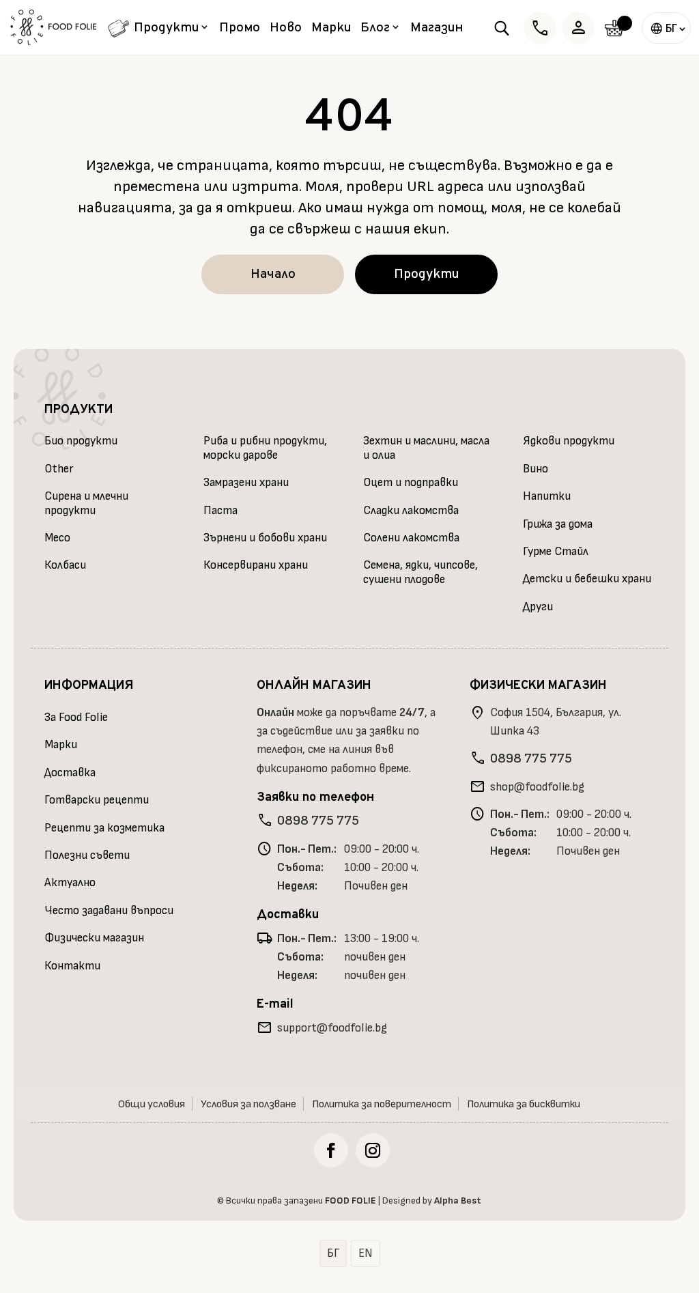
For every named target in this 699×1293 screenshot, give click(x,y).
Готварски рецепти (96, 800)
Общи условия (151, 1104)
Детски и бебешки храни (587, 579)
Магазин (436, 29)
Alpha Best (457, 1200)
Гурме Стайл (555, 551)
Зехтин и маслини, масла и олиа (426, 447)
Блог (375, 29)
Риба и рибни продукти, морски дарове (265, 447)
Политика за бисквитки (523, 1104)
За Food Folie (76, 717)
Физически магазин (94, 938)
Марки (331, 29)
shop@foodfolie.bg (537, 787)
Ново (286, 29)
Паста (220, 510)
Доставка (70, 773)
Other (58, 469)
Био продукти (80, 441)
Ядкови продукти (568, 441)
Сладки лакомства (411, 510)
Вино (535, 469)
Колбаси (65, 565)
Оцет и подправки (410, 482)
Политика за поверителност (381, 1104)
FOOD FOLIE (350, 1200)
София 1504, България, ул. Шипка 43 (555, 722)
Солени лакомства (411, 538)
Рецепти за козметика (104, 828)
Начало (273, 274)
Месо (57, 538)
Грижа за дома (558, 524)
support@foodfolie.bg (332, 1028)
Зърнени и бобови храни (265, 538)
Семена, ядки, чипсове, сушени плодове (420, 572)
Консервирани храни (255, 565)
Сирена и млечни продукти (86, 503)
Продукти (166, 29)
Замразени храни (246, 482)
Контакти (72, 966)
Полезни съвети (87, 855)
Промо (239, 29)
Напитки (547, 496)
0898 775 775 (318, 820)
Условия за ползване (248, 1104)
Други (538, 607)
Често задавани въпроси (108, 911)
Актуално (70, 883)
